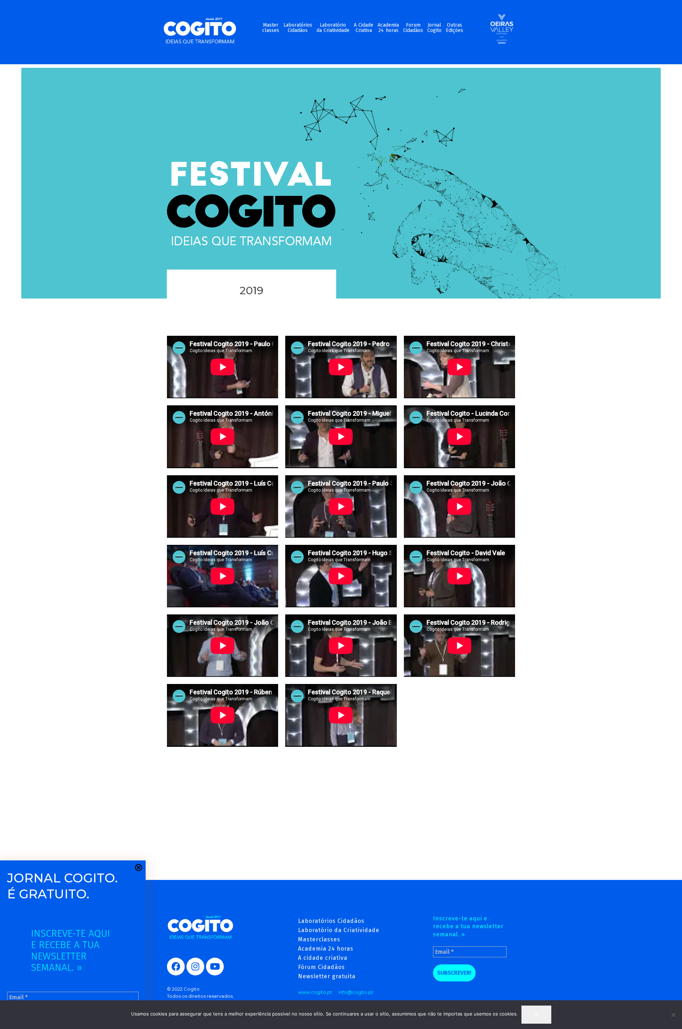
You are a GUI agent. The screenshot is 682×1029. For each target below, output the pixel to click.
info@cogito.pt (356, 992)
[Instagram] (195, 966)
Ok (536, 1014)
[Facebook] (176, 966)
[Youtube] (215, 966)
